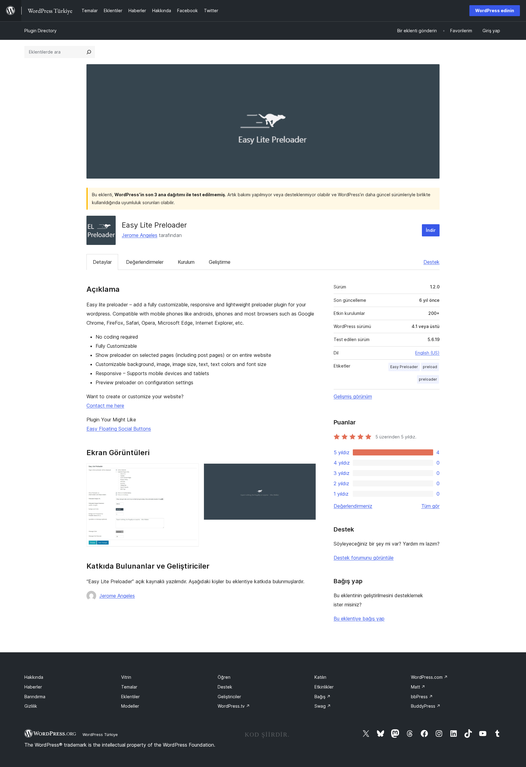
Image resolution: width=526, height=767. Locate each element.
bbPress (422, 696)
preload (430, 366)
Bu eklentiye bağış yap (359, 618)
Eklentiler (130, 696)
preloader (428, 379)
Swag (322, 706)
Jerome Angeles (139, 235)
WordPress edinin (494, 10)
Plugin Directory (40, 30)
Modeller (130, 706)
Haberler (33, 686)
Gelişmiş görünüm (353, 396)
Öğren (224, 677)
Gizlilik (30, 706)
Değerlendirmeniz (353, 506)
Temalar (129, 686)
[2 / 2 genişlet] (308, 472)
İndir (431, 230)
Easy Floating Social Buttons (118, 429)
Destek (431, 262)
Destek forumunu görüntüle (364, 558)
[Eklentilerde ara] (89, 52)
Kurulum (186, 262)
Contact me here (105, 406)
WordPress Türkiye (100, 734)
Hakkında (33, 677)
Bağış (322, 696)
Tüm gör (430, 506)
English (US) (427, 352)
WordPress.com (429, 677)
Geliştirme (219, 262)
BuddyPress (425, 706)
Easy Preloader (404, 366)
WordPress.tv (234, 706)
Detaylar (102, 262)
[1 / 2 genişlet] (191, 472)
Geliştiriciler (229, 696)
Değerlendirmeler (144, 262)
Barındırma (34, 696)
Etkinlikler (324, 686)
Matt (418, 686)
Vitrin (126, 677)
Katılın (320, 677)
